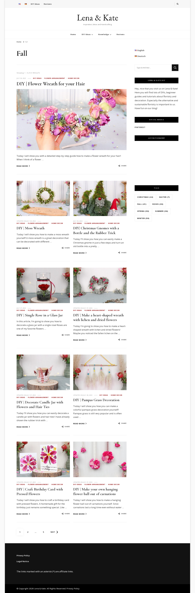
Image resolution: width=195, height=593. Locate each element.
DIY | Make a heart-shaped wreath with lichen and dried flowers (98, 317)
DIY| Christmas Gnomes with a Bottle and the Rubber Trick (96, 230)
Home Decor (73, 78)
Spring (143, 211)
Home (73, 34)
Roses (157, 204)
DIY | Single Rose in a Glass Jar (40, 315)
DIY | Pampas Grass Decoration (96, 400)
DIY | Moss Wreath (30, 228)
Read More (22, 166)
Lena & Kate (97, 17)
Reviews (48, 4)
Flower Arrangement (54, 78)
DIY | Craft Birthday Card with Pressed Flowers (40, 491)
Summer (161, 211)
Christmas (145, 197)
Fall (141, 204)
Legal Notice (23, 561)
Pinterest (140, 127)
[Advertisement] (156, 162)
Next (53, 532)
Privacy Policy (23, 555)
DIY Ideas (35, 4)
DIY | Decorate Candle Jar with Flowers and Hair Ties (40, 404)
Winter (143, 218)
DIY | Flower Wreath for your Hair (51, 84)
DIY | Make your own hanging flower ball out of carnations (95, 491)
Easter (164, 197)
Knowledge (103, 34)
